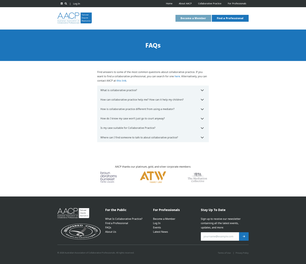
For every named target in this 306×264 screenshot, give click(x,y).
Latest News (160, 232)
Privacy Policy (242, 252)
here (177, 76)
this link (121, 80)
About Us (110, 232)
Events (157, 227)
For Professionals (237, 3)
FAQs (108, 227)
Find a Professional (230, 18)
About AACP (185, 3)
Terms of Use (224, 252)
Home (169, 3)
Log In (76, 3)
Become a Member (193, 18)
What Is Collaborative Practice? (123, 219)
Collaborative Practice (209, 3)
